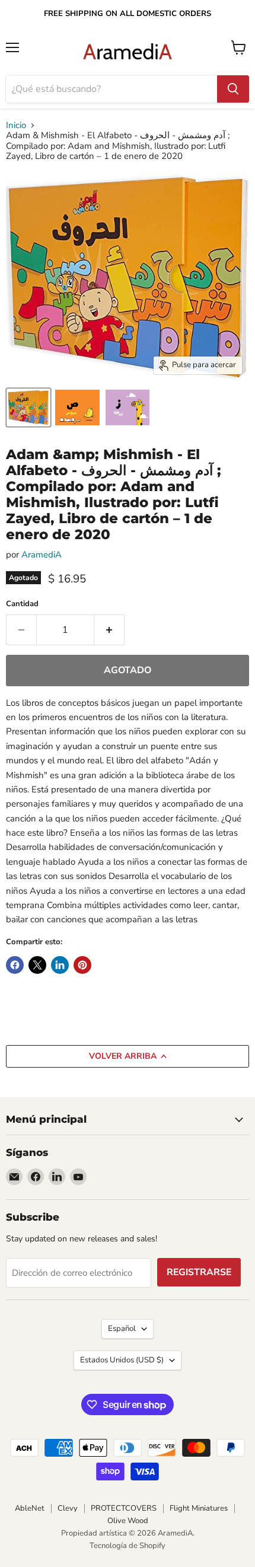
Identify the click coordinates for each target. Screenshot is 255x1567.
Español (122, 1328)
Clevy (68, 1508)
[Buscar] (233, 89)
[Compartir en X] (37, 965)
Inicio (16, 125)
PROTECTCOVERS (124, 1508)
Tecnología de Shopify (127, 1545)
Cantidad (22, 604)
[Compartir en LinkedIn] (60, 965)
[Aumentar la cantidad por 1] (109, 629)
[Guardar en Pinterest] (82, 965)
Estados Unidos (122, 1360)
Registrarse (199, 1272)
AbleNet (29, 1508)
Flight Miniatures (199, 1508)
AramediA (41, 554)
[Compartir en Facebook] (15, 965)
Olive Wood (127, 1520)
